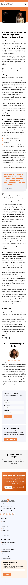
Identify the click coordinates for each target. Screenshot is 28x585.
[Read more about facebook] (2, 338)
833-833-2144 (9, 1)
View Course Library (18, 487)
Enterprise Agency (6, 556)
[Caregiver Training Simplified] (8, 501)
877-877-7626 (19, 1)
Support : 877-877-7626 (9, 508)
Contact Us (5, 526)
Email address (7, 405)
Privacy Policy (5, 535)
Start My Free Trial (10, 439)
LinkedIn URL (6, 410)
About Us (4, 524)
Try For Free (8, 487)
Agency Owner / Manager (8, 542)
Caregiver (4, 544)
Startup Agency (6, 551)
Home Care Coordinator (8, 549)
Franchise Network (6, 558)
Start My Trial (5, 530)
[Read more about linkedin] (6, 338)
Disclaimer (4, 533)
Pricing (3, 521)
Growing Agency (6, 553)
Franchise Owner (6, 547)
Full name (6, 400)
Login (3, 528)
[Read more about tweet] (9, 338)
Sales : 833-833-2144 (8, 506)
